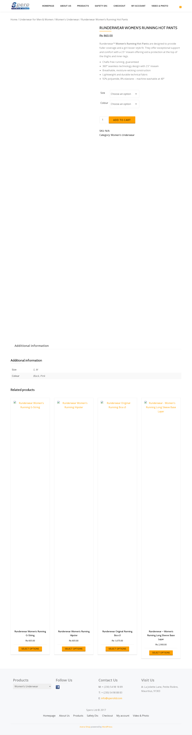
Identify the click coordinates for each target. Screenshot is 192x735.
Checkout (119, 6)
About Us (65, 6)
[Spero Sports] (20, 6)
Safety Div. (101, 6)
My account (138, 6)
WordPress (107, 726)
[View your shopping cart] (179, 6)
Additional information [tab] (32, 346)
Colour (104, 103)
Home (13, 19)
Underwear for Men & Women (36, 19)
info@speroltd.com (111, 698)
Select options (30, 648)
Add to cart (122, 120)
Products (83, 6)
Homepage (48, 6)
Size (102, 92)
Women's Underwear (67, 19)
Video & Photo (160, 6)
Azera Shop (85, 726)
